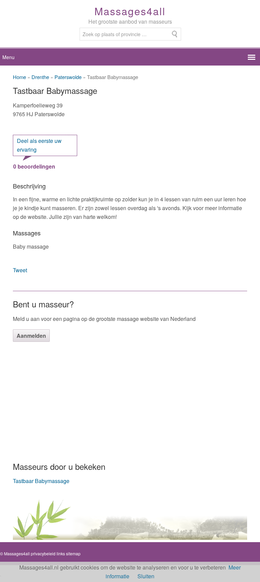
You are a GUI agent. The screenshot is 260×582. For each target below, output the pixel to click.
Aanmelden (31, 335)
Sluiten (145, 576)
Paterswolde (68, 76)
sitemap (73, 553)
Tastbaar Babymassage (41, 481)
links (61, 553)
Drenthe (40, 76)
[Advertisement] (130, 401)
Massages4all (130, 11)
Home (19, 76)
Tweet (20, 270)
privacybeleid (43, 553)
